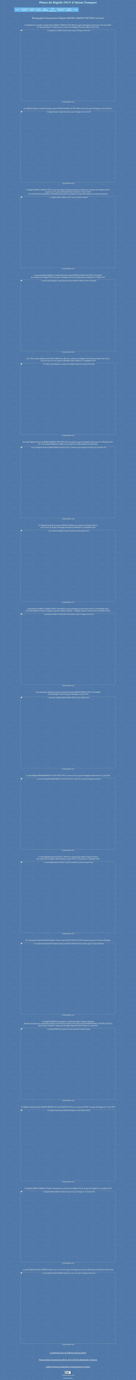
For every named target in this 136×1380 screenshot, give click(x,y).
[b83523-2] (68, 932)
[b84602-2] (68, 182)
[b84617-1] (68, 100)
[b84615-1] (68, 350)
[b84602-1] (68, 767)
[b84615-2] (68, 434)
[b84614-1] (68, 267)
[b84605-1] (68, 684)
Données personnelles (68, 1378)
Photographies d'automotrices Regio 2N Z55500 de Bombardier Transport (68, 1360)
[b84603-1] (68, 601)
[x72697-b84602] (68, 1180)
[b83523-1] (68, 1013)
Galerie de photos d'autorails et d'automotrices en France (68, 1367)
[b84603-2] (68, 517)
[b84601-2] (68, 1262)
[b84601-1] (68, 1343)
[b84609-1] (68, 849)
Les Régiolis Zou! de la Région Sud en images (68, 1353)
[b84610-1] (68, 1099)
